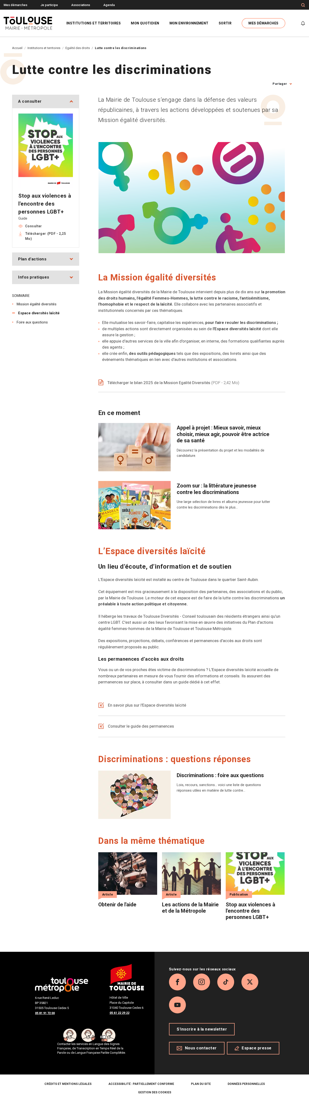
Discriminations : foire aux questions (220, 775)
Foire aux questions (32, 322)
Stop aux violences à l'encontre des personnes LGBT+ (250, 911)
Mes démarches (15, 5)
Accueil (17, 48)
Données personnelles (246, 1084)
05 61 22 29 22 (119, 1013)
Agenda (109, 5)
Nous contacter (201, 1048)
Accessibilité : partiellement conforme (141, 1084)
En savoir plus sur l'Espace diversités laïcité (147, 705)
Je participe (49, 5)
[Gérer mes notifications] (303, 23)
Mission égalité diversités (36, 304)
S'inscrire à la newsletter (202, 1029)
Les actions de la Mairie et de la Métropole (190, 908)
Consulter (33, 226)
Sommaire (21, 296)
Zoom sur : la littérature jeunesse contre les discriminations (216, 489)
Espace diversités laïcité (39, 313)
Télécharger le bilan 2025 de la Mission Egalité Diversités (172, 382)
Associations (80, 5)
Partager (280, 84)
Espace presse (257, 1048)
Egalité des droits (77, 48)
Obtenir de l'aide (117, 905)
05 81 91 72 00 (45, 1013)
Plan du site (201, 1084)
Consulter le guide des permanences (141, 726)
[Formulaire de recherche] (303, 5)
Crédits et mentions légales (67, 1084)
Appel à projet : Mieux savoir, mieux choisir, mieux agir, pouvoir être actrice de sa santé (223, 434)
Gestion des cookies (154, 1092)
